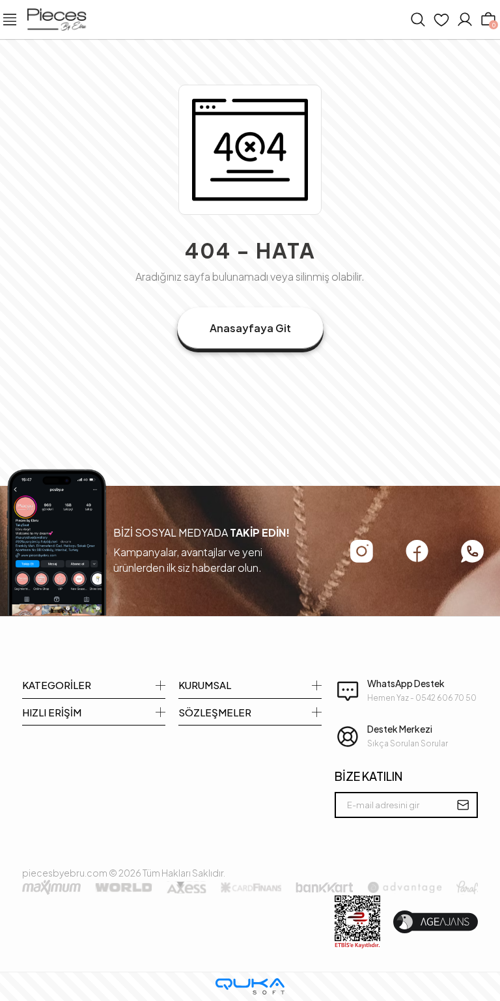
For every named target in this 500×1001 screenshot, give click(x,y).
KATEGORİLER (56, 685)
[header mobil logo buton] (56, 18)
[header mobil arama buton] (418, 19)
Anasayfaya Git (250, 328)
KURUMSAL (204, 685)
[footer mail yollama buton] (462, 804)
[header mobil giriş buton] (464, 19)
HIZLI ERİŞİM (51, 712)
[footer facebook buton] (417, 551)
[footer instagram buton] (361, 551)
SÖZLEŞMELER (214, 712)
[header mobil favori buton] (441, 19)
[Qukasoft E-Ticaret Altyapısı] (250, 986)
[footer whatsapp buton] (472, 551)
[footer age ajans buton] (435, 921)
